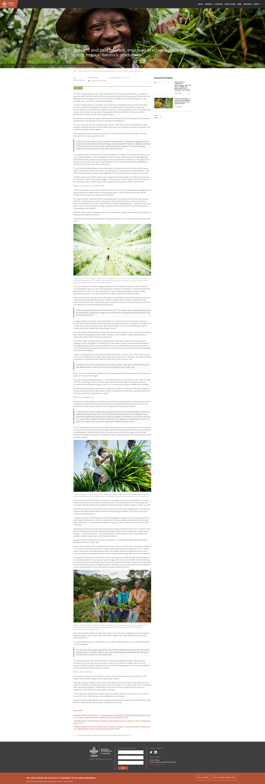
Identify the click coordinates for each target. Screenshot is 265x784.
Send (123, 768)
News (75, 71)
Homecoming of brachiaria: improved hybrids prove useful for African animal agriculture (112, 722)
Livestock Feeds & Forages (98, 80)
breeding (89, 735)
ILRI (130, 735)
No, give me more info (224, 777)
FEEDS (94, 735)
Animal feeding (81, 735)
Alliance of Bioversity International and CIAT (115, 735)
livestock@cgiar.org (157, 764)
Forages (99, 735)
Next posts (156, 117)
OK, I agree (203, 777)
